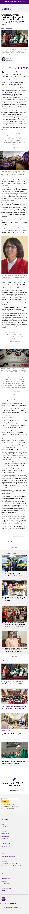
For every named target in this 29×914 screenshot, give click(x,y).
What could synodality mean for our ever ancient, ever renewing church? (13, 707)
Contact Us (4, 881)
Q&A (2, 824)
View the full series (12, 541)
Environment (5, 826)
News (2, 28)
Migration (4, 829)
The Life (3, 848)
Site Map (19, 907)
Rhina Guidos (5, 686)
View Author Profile (9, 60)
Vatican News (9, 758)
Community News (5, 886)
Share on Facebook (18, 68)
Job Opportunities (5, 868)
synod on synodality (14, 99)
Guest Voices (8, 730)
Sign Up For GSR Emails (7, 883)
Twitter (11, 903)
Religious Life (9, 28)
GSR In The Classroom (6, 846)
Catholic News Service (15, 765)
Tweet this (15, 147)
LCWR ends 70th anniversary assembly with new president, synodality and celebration (15, 624)
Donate (19, 8)
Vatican (3, 758)
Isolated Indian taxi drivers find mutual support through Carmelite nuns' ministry (15, 573)
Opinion (3, 730)
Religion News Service (14, 739)
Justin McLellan (6, 765)
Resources (3, 851)
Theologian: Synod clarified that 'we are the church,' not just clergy (13, 682)
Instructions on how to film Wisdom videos (11, 865)
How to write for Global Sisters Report (10, 863)
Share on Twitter (21, 68)
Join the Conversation (6, 63)
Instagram (15, 903)
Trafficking (4, 840)
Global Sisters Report (3, 899)
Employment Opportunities (8, 888)
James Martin (17, 508)
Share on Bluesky (16, 68)
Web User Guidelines (14, 907)
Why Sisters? (4, 861)
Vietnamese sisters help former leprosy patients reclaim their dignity (15, 599)
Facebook (13, 903)
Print (27, 68)
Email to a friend (24, 68)
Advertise (3, 890)
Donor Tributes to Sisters (7, 876)
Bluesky (8, 903)
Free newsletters (24, 8)
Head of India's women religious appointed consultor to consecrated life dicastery (16, 649)
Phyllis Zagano (6, 739)
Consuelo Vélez (19, 86)
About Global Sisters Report (8, 856)
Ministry (3, 831)
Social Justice (5, 836)
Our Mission (4, 859)
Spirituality (4, 838)
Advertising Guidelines (5, 907)
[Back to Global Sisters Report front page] (7, 9)
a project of (15, 2)
